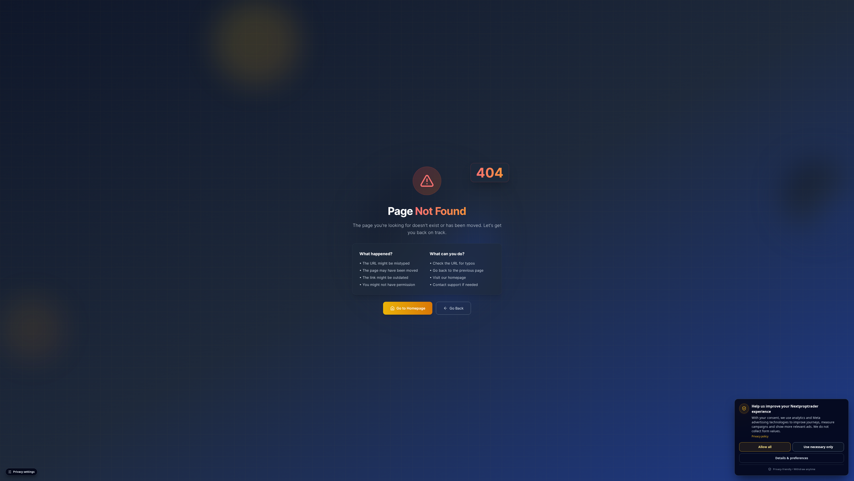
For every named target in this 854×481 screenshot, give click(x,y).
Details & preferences (791, 458)
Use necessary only (818, 447)
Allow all (764, 447)
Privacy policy (760, 436)
